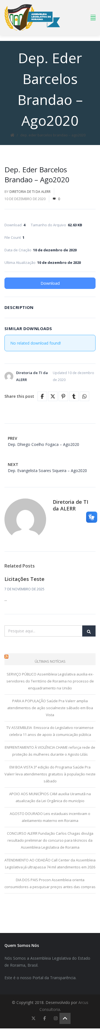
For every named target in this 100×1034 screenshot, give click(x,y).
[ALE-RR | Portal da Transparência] (32, 17)
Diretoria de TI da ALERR (30, 191)
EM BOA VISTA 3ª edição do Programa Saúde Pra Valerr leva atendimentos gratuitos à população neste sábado (50, 774)
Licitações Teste (24, 579)
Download (50, 283)
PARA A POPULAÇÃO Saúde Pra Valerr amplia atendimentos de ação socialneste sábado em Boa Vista (50, 707)
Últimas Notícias (50, 661)
